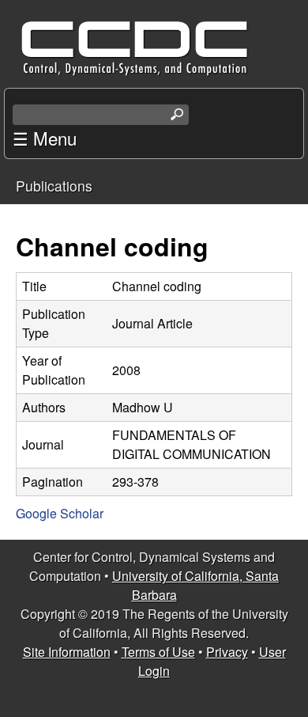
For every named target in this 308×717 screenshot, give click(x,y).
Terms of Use (158, 652)
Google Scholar (59, 513)
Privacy (227, 652)
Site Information (67, 652)
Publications (54, 185)
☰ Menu (45, 137)
